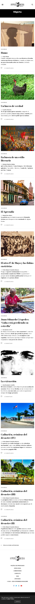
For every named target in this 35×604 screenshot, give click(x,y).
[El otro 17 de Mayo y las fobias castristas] (17, 244)
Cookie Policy (10, 599)
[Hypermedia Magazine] (17, 4)
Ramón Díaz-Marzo (7, 215)
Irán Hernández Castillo (9, 385)
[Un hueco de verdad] (17, 87)
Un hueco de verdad (12, 106)
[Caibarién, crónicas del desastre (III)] (17, 472)
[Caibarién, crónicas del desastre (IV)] (17, 415)
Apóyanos (17, 578)
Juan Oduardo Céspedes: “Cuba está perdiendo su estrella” (15, 323)
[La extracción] (17, 362)
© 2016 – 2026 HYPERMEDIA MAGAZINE (17, 581)
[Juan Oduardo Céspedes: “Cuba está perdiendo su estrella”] (17, 300)
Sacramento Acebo (7, 329)
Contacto (18, 573)
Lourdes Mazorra (7, 109)
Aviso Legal (17, 568)
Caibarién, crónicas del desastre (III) (14, 492)
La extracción (8, 381)
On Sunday (4, 49)
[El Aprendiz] (17, 192)
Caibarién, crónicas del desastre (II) (14, 521)
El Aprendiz (7, 211)
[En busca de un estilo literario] (17, 138)
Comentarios (18, 571)
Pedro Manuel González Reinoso (11, 270)
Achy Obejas (6, 56)
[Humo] (17, 34)
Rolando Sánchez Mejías (9, 164)
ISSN (17, 576)
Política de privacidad (17, 565)
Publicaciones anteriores (11, 545)
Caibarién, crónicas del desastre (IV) (14, 436)
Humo (4, 52)
